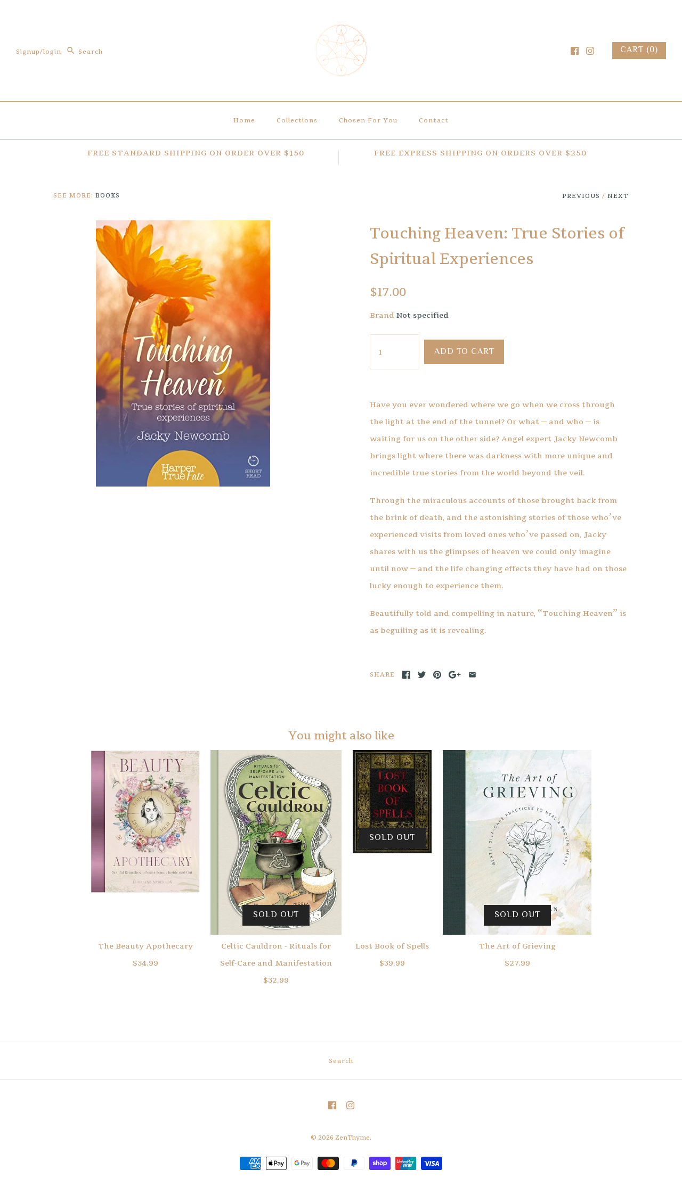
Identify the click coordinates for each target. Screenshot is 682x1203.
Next (618, 196)
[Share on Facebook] (406, 675)
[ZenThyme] (341, 19)
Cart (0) (639, 50)
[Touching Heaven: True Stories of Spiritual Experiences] (183, 229)
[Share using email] (472, 675)
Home (244, 120)
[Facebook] (575, 51)
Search (341, 1061)
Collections (297, 120)
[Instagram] (590, 51)
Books (107, 195)
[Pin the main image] (437, 675)
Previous (581, 196)
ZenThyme (352, 1137)
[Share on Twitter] (422, 675)
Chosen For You (368, 120)
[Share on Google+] (455, 675)
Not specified (422, 315)
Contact (434, 120)
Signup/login (38, 52)
